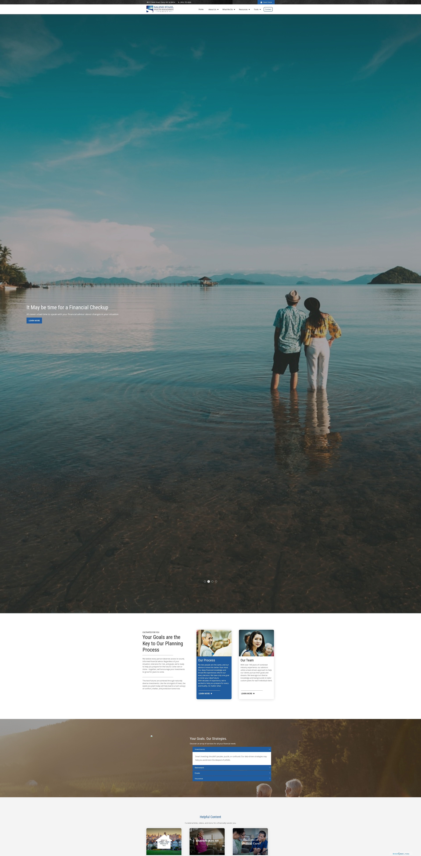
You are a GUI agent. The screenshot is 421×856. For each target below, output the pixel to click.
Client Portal (267, 2)
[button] (201, 9)
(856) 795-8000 (185, 2)
